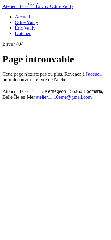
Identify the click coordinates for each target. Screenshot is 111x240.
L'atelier (23, 33)
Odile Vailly (26, 22)
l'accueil (94, 74)
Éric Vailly (25, 27)
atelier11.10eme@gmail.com (64, 97)
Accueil (22, 16)
